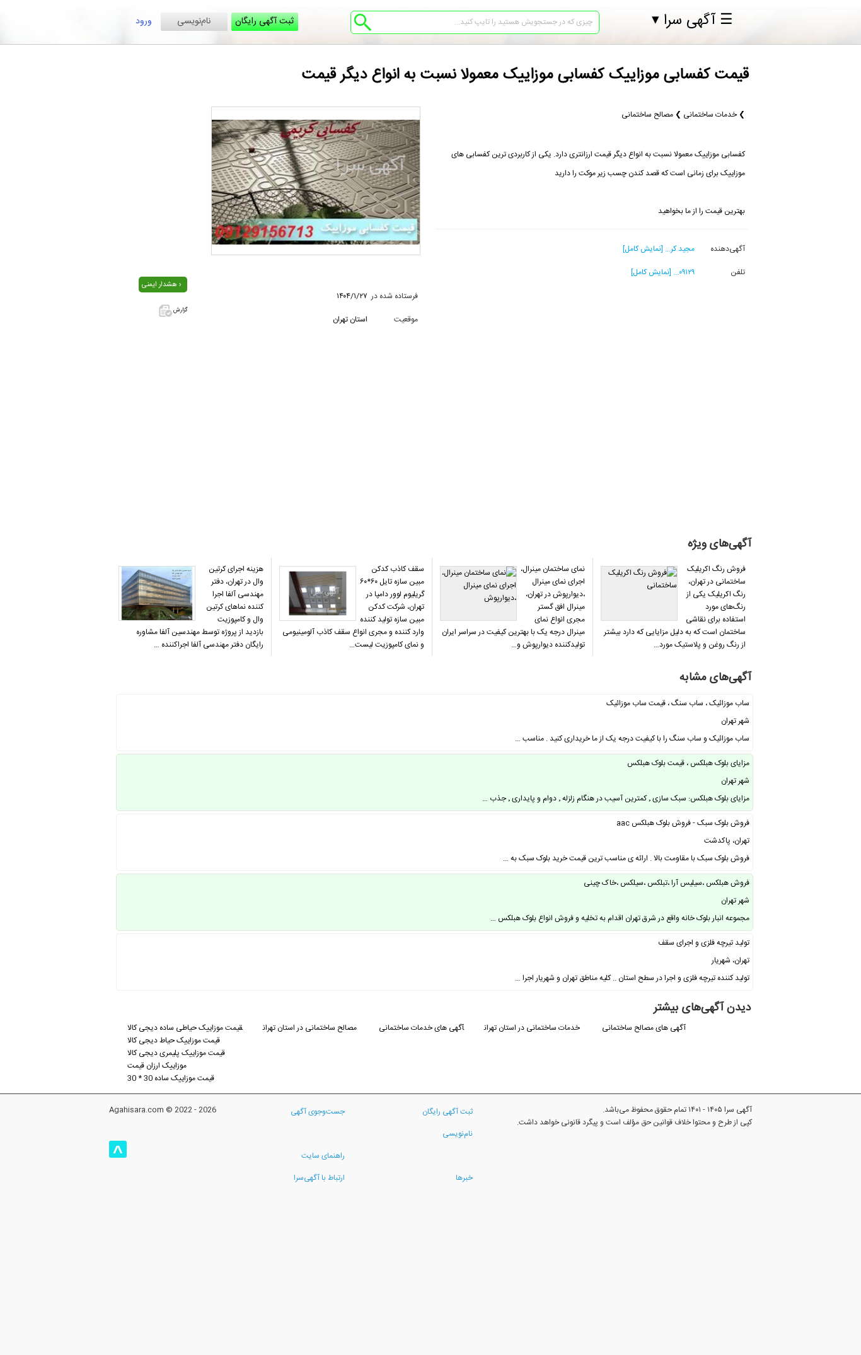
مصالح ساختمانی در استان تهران (310, 1028)
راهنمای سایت (323, 1156)
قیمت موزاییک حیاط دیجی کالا (173, 1040)
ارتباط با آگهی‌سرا (319, 1178)
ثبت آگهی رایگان (264, 21)
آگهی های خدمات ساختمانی (421, 1028)
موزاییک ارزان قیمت (157, 1065)
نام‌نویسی (194, 21)
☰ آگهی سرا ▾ (692, 21)
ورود (144, 21)
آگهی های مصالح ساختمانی (644, 1028)
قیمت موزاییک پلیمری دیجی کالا (176, 1053)
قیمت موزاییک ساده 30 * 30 (170, 1078)
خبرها (464, 1178)
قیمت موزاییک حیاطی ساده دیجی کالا (185, 1028)
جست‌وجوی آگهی (318, 1111)
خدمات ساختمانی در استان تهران (533, 1028)
